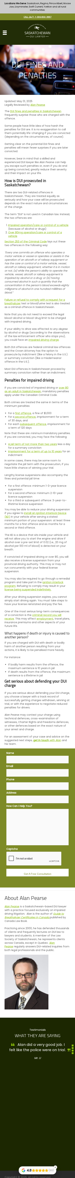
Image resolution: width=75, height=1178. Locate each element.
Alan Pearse (37, 105)
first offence (23, 413)
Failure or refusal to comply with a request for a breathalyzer (35, 301)
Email (9, 766)
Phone (10, 779)
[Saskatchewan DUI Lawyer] (37, 32)
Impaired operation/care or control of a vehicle (38, 225)
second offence (25, 417)
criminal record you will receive (33, 616)
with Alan (55, 740)
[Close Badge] (55, 1167)
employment (45, 618)
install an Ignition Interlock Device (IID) (35, 515)
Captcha (12, 849)
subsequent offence (33, 424)
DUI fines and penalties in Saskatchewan (35, 111)
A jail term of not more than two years (32, 444)
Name (10, 753)
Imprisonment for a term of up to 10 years (35, 451)
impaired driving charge (44, 340)
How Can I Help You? (19, 806)
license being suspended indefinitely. (28, 589)
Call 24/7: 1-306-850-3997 (38, 17)
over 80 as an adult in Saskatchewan (36, 389)
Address (11, 792)
